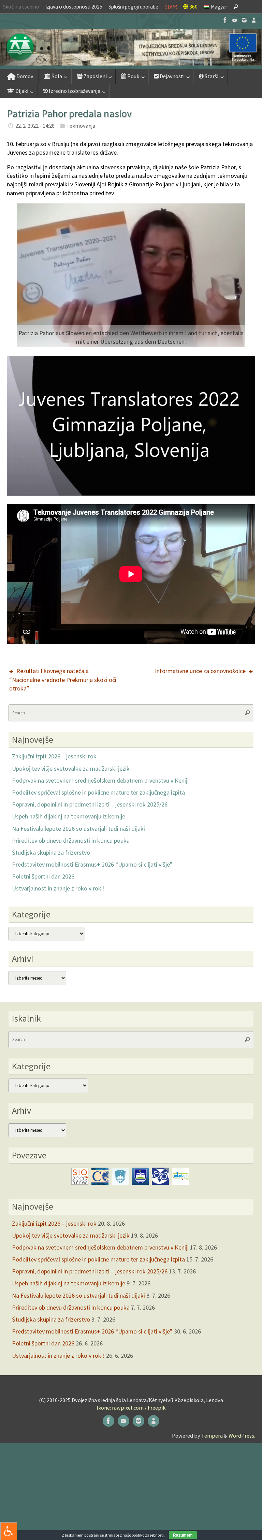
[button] (131, 47)
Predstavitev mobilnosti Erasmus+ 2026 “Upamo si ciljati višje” (92, 864)
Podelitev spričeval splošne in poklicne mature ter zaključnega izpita (98, 792)
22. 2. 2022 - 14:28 (35, 125)
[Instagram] (244, 20)
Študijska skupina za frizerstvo (51, 852)
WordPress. (242, 1435)
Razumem (183, 1535)
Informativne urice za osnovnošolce (201, 671)
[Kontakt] (254, 20)
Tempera (212, 1435)
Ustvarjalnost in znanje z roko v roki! (58, 888)
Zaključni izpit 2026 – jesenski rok (54, 756)
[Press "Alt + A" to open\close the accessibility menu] (8, 1531)
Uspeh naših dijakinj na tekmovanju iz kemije (68, 816)
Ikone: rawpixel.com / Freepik (131, 1407)
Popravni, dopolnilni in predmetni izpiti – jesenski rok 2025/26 (90, 804)
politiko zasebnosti (148, 1535)
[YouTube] (234, 20)
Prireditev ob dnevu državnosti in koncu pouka (71, 840)
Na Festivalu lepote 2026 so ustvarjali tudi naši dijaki (78, 828)
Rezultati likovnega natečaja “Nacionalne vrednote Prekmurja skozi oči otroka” (62, 679)
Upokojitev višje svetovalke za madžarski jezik (71, 768)
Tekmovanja (81, 125)
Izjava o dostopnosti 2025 (73, 6)
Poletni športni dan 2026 (43, 876)
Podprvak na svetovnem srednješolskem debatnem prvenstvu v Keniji (100, 780)
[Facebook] (225, 20)
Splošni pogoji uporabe (133, 6)
